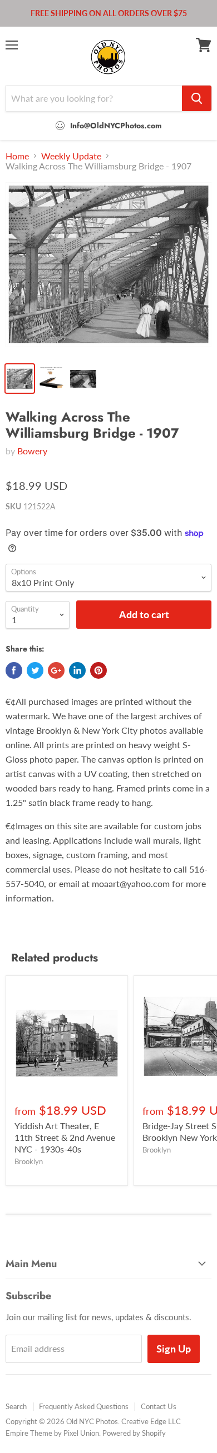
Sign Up (173, 1348)
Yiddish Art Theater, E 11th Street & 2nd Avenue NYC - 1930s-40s (64, 1137)
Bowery (32, 450)
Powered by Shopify (134, 1433)
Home (17, 156)
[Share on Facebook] (14, 670)
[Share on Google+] (56, 670)
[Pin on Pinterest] (98, 670)
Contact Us (158, 1406)
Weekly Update (71, 156)
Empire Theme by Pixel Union (52, 1433)
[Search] (196, 98)
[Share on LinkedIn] (77, 670)
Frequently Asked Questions (84, 1406)
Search (16, 1406)
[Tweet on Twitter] (35, 670)
